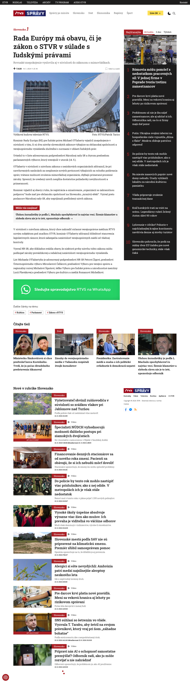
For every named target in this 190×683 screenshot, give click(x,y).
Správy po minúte (59, 12)
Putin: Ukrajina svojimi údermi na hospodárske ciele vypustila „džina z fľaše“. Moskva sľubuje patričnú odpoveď (152, 138)
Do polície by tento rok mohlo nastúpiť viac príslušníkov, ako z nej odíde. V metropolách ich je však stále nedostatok (151, 159)
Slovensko (78, 12)
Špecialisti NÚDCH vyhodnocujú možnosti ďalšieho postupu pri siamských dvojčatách (80, 431)
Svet (90, 12)
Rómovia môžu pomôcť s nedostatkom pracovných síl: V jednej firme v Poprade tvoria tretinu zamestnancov (152, 77)
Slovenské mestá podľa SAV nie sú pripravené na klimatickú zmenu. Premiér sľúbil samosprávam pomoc (82, 543)
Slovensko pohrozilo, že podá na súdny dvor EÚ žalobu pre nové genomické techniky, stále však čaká (151, 247)
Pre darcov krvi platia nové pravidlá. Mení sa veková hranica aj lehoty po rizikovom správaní (153, 99)
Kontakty (127, 396)
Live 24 (153, 13)
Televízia (32, 2)
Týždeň (167, 31)
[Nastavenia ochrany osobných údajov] (5, 677)
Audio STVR (80, 2)
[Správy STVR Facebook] (126, 410)
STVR (5, 2)
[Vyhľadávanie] (174, 13)
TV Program (62, 2)
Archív (46, 2)
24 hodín (148, 31)
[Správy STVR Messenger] (130, 410)
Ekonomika (103, 12)
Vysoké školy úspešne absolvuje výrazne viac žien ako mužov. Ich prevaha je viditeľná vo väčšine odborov (85, 516)
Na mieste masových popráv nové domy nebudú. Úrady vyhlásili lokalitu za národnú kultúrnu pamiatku (152, 180)
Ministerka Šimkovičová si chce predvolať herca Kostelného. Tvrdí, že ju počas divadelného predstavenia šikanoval (32, 364)
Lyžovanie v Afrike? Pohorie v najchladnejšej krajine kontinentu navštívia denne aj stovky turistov (152, 228)
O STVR (171, 396)
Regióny (118, 12)
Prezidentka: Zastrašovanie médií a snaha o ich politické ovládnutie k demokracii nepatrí (115, 362)
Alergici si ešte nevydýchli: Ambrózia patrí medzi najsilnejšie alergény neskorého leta (84, 570)
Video (73, 422)
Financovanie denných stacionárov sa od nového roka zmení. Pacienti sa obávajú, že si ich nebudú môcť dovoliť (84, 458)
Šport (130, 12)
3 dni (158, 31)
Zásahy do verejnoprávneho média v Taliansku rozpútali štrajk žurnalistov (72, 362)
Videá (135, 396)
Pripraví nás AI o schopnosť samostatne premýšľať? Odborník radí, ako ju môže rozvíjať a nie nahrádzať (85, 655)
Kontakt (184, 2)
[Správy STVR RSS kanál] (135, 410)
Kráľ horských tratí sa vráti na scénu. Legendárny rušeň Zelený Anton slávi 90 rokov (151, 211)
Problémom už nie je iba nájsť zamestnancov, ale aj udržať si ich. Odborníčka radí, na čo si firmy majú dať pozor (152, 118)
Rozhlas (17, 2)
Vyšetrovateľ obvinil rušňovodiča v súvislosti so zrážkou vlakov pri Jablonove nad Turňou (82, 404)
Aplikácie (162, 396)
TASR (19, 68)
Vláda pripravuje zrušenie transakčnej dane (147, 196)
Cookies (126, 404)
